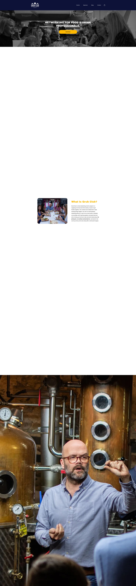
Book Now (68, 31)
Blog (92, 5)
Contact (99, 5)
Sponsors (85, 5)
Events (78, 5)
